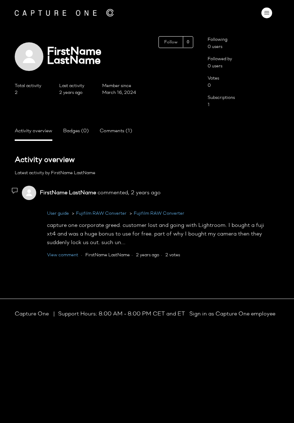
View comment (62, 255)
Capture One (32, 314)
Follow (170, 42)
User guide (58, 213)
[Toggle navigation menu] (266, 13)
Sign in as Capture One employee (232, 314)
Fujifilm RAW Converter (101, 213)
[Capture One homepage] (64, 12)
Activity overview (33, 131)
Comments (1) (116, 131)
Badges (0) (76, 131)
